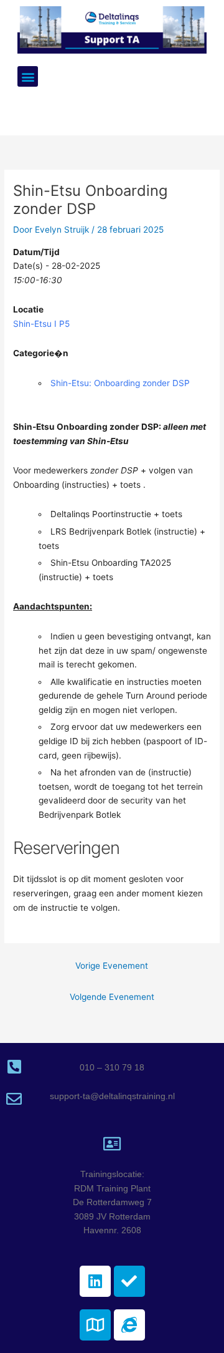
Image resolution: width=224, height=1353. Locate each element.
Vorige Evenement (111, 966)
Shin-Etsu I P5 (41, 324)
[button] (27, 76)
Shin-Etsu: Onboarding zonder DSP (120, 383)
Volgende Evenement (112, 997)
